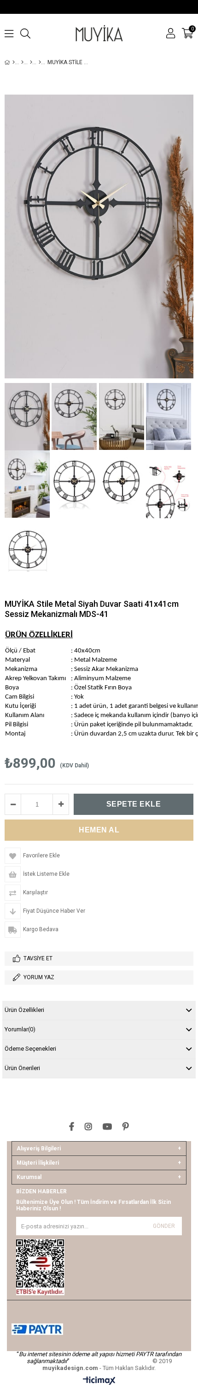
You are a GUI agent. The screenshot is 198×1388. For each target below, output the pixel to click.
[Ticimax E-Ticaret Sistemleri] (99, 1381)
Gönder (164, 1226)
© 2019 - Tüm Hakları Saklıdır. (107, 1364)
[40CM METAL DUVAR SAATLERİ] (40, 62)
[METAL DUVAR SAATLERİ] (31, 62)
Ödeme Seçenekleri (30, 1048)
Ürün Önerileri (22, 1068)
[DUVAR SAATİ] (22, 62)
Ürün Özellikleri (24, 1009)
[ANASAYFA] (13, 62)
